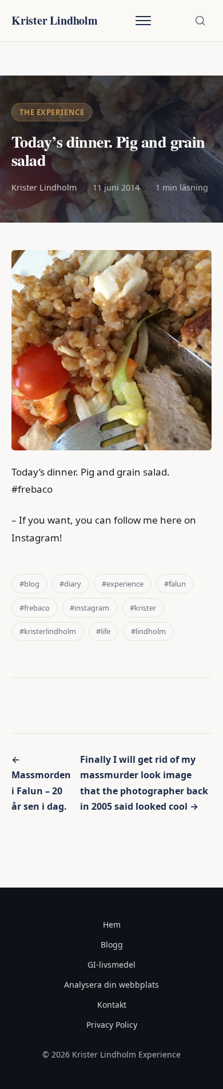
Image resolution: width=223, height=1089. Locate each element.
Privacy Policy (111, 1024)
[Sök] (200, 20)
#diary (70, 584)
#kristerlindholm (47, 631)
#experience (123, 584)
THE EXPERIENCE (51, 112)
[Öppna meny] (143, 20)
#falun (175, 584)
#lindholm (148, 631)
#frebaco (34, 608)
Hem (112, 924)
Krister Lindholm (54, 20)
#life (103, 631)
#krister (143, 608)
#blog (29, 584)
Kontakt (111, 1004)
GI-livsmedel (111, 964)
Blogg (112, 944)
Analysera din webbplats (111, 984)
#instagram (89, 608)
